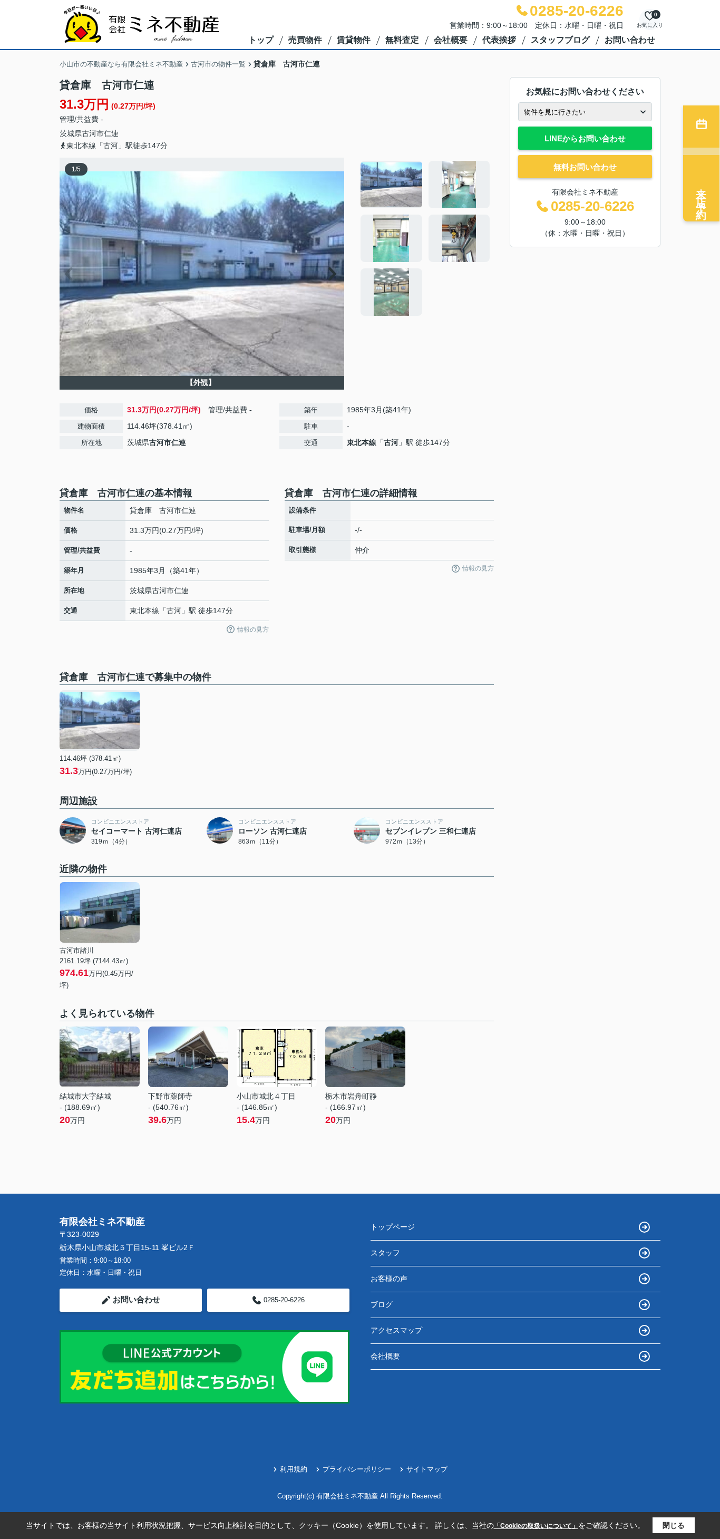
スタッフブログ (560, 39)
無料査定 (402, 39)
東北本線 (361, 442)
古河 (391, 442)
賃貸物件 (354, 39)
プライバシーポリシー (357, 1469)
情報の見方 (253, 629)
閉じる (674, 1525)
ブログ (382, 1304)
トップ (261, 39)
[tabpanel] (425, 238)
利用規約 (293, 1469)
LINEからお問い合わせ (585, 138)
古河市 (93, 133)
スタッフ (385, 1252)
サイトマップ (426, 1469)
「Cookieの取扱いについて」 (536, 1526)
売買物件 (305, 39)
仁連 (111, 133)
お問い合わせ (630, 39)
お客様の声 (389, 1278)
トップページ (393, 1227)
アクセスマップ (396, 1330)
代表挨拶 (499, 39)
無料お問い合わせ (585, 166)
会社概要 (451, 39)
